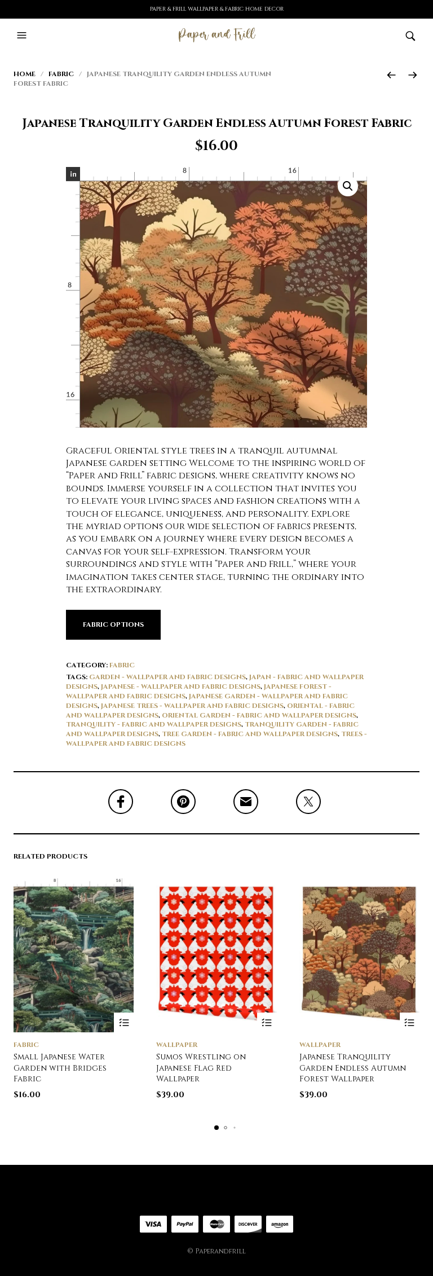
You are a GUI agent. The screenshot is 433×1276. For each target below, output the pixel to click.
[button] (23, 35)
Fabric (61, 73)
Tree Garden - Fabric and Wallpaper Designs (250, 733)
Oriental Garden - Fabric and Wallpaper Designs (259, 715)
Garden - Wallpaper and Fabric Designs (167, 676)
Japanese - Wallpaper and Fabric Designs (180, 686)
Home (25, 73)
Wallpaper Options (267, 1022)
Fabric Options (113, 624)
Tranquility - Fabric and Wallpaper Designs (153, 724)
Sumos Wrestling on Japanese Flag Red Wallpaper (201, 1067)
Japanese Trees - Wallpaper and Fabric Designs (192, 705)
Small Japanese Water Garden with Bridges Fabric (60, 1067)
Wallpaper (176, 1044)
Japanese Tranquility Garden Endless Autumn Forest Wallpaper (352, 1067)
